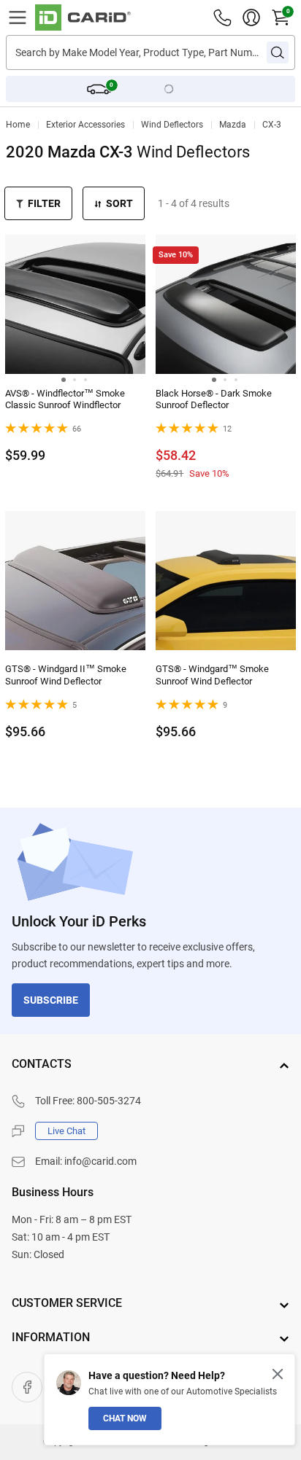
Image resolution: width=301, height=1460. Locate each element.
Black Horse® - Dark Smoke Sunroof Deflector (214, 399)
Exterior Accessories (85, 125)
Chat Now (125, 1418)
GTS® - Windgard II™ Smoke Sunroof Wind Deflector (65, 675)
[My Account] (251, 17)
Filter (44, 203)
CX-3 (271, 125)
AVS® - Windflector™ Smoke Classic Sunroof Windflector (65, 399)
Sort (119, 203)
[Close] (278, 1374)
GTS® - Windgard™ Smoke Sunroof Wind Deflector (212, 675)
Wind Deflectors (172, 125)
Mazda (232, 125)
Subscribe (50, 1000)
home (18, 125)
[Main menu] (17, 17)
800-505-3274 (109, 1100)
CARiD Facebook (27, 1387)
